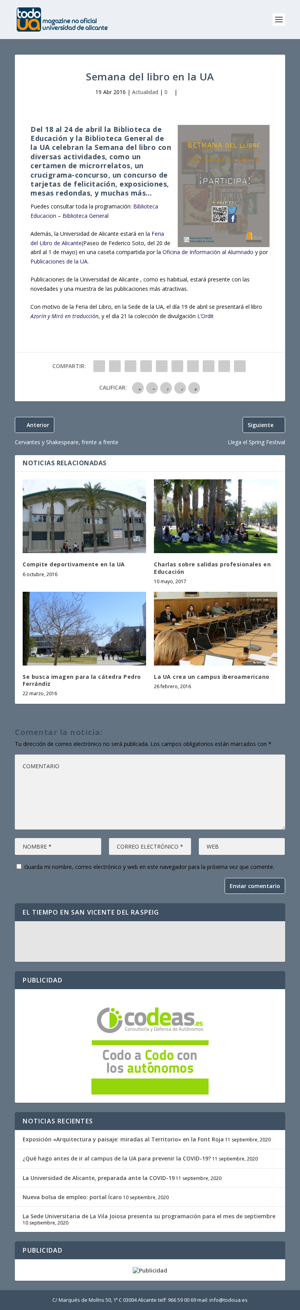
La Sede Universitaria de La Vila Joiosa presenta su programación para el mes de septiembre (149, 1216)
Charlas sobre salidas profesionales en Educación (212, 568)
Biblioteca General (85, 215)
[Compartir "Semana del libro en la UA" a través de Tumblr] (146, 366)
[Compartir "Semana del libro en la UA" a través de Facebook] (99, 366)
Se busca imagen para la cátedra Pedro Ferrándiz (82, 680)
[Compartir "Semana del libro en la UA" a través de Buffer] (193, 366)
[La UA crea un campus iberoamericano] (215, 629)
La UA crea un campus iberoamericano (212, 676)
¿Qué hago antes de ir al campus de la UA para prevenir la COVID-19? (117, 1158)
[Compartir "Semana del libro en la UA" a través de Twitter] (115, 366)
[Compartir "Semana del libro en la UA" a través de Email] (224, 366)
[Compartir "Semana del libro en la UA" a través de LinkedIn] (177, 366)
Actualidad (145, 92)
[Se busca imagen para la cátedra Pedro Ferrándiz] (84, 629)
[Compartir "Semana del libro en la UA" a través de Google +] (130, 366)
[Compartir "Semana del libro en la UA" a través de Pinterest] (162, 366)
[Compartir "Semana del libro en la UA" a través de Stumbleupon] (208, 366)
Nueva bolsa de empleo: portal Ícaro (72, 1197)
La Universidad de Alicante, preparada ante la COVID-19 (99, 1178)
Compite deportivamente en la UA (74, 564)
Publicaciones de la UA (59, 261)
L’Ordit (205, 316)
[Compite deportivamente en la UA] (84, 516)
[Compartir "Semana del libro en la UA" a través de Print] (240, 366)
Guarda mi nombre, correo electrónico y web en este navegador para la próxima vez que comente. (149, 866)
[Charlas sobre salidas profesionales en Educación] (215, 516)
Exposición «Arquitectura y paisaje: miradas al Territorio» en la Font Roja (123, 1139)
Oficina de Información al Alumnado (208, 252)
